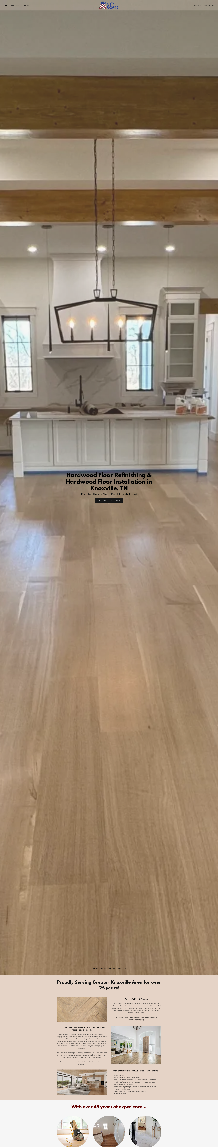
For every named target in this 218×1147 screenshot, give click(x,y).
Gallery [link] (27, 5)
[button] (16, 5)
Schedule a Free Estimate (109, 500)
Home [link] (6, 5)
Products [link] (197, 5)
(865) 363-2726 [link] (119, 968)
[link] (109, 5)
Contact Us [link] (209, 5)
